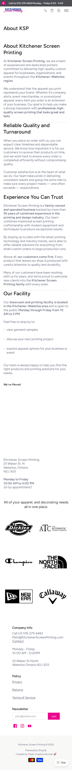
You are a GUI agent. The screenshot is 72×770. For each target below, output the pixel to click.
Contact (18, 641)
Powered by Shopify (36, 750)
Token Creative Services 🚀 (42, 754)
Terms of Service (23, 698)
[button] (3, 3)
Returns (17, 690)
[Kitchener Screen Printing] (13, 10)
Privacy (17, 682)
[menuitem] (45, 10)
